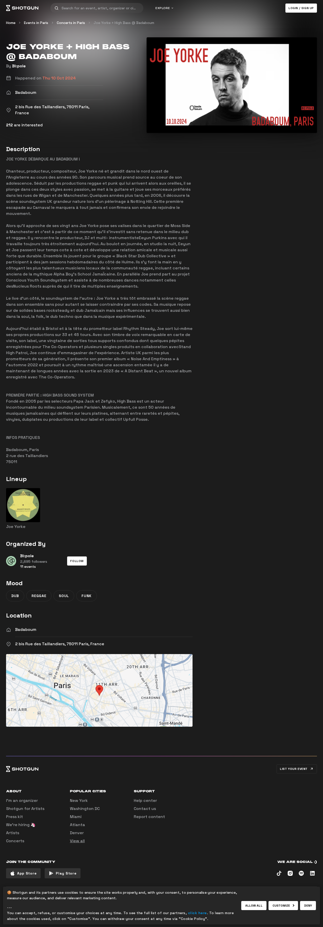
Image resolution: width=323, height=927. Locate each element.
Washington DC (85, 808)
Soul (64, 596)
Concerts (15, 841)
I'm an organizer (22, 800)
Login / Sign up (301, 8)
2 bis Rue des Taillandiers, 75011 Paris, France (59, 644)
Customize (281, 906)
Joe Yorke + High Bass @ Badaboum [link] (124, 22)
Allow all (253, 906)
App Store (27, 873)
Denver (77, 832)
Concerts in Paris (71, 22)
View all (77, 841)
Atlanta (77, 824)
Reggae (39, 596)
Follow (77, 561)
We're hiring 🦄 (21, 824)
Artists (12, 832)
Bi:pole (19, 66)
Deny (308, 906)
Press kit (14, 816)
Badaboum (25, 629)
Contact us (145, 808)
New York (79, 800)
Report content (149, 816)
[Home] (22, 8)
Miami (76, 816)
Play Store (66, 873)
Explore (162, 8)
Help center (145, 800)
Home (10, 22)
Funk (87, 596)
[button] (77, 561)
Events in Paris (36, 22)
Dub (15, 596)
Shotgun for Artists (25, 808)
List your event (294, 769)
